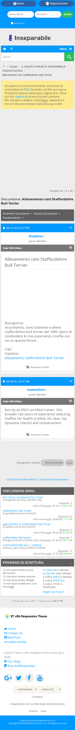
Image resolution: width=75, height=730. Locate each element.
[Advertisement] (37, 147)
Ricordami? (19, 23)
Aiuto (18, 3)
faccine (50, 573)
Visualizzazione (12, 217)
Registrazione (56, 3)
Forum (13, 66)
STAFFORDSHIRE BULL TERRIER (22, 545)
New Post (12, 637)
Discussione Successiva (53, 479)
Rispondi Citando (39, 367)
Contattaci (37, 696)
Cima (69, 462)
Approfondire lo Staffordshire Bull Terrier (27, 524)
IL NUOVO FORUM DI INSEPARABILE (43, 66)
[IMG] (56, 576)
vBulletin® (37, 720)
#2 (70, 381)
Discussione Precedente (22, 479)
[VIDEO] (57, 580)
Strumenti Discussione (16, 213)
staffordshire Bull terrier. (17, 537)
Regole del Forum (53, 592)
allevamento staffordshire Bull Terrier (34, 358)
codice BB (51, 570)
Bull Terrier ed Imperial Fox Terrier (23, 497)
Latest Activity (15, 642)
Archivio (33, 711)
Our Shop (12, 661)
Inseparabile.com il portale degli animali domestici (37, 704)
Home (10, 629)
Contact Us (13, 633)
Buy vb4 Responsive (19, 666)
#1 (70, 227)
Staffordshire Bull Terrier (17, 510)
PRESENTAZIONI (12, 70)
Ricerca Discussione (45, 213)
